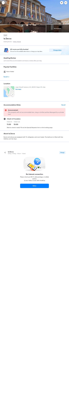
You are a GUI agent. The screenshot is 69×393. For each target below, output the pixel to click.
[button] (9, 91)
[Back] (3, 2)
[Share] (65, 2)
